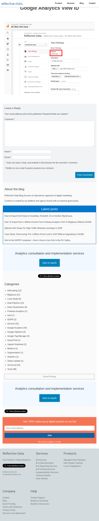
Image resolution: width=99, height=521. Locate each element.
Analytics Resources (40, 504)
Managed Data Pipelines (75, 460)
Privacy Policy (9, 510)
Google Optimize (15, 332)
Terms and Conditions (12, 507)
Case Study (12, 299)
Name (8, 151)
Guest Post (12, 340)
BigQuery (11, 295)
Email (8, 157)
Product (58, 3)
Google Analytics (15, 328)
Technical (11, 365)
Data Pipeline (13, 303)
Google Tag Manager (17, 336)
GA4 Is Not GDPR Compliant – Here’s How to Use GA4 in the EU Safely (37, 240)
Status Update (13, 361)
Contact (92, 3)
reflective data (12, 3)
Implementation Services (47, 472)
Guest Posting (49, 376)
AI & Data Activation (45, 463)
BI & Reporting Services (46, 466)
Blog (82, 3)
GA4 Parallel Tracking (73, 463)
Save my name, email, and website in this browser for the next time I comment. (42, 163)
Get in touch (50, 262)
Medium (11, 348)
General (11, 324)
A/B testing (12, 290)
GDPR (10, 319)
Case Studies (42, 478)
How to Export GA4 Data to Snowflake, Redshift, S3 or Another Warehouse (38, 216)
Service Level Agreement (14, 513)
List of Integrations (72, 466)
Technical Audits (43, 475)
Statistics (11, 357)
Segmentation (13, 353)
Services (71, 3)
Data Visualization (15, 307)
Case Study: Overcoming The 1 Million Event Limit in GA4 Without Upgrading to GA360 (44, 234)
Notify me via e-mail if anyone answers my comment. (30, 168)
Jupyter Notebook (15, 344)
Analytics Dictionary (39, 501)
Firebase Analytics (15, 311)
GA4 (9, 315)
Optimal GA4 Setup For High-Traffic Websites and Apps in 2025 (33, 228)
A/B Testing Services (45, 469)
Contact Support (38, 497)
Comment (10, 119)
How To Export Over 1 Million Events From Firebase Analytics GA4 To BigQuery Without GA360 (47, 222)
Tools (9, 369)
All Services (41, 460)
